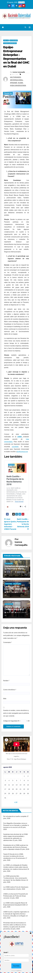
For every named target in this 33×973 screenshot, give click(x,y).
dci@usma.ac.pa (22, 451)
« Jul (15, 802)
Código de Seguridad (10, 721)
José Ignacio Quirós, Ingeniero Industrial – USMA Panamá (10, 524)
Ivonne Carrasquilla (19, 72)
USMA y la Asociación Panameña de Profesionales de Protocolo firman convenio (15, 896)
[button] (25, 27)
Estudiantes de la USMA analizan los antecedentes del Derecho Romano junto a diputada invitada (15, 847)
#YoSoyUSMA (8, 583)
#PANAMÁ (13, 83)
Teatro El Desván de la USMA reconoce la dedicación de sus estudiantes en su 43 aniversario (14, 856)
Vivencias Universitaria (10, 43)
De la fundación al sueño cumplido (14, 816)
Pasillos (6, 40)
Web (4, 698)
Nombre (6, 680)
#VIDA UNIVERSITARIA (18, 85)
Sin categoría (13, 40)
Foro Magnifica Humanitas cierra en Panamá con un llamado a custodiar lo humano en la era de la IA (16, 825)
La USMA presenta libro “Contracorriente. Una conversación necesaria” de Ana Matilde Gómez (15, 878)
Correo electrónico (9, 689)
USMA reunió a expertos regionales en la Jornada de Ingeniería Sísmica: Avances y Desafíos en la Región (16, 914)
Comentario (7, 642)
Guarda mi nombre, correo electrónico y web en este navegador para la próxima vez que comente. (16, 713)
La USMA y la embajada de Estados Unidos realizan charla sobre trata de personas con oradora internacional (15, 867)
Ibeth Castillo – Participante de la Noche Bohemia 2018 (23, 523)
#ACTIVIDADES (15, 77)
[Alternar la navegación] (30, 27)
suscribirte (15, 446)
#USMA (20, 83)
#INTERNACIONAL (16, 80)
